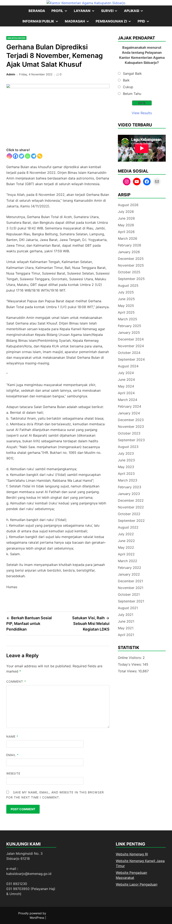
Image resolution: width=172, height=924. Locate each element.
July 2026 (126, 211)
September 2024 (131, 359)
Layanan (86, 12)
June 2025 (126, 299)
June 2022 (126, 541)
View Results (142, 113)
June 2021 (126, 621)
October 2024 (129, 353)
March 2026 (127, 238)
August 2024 (128, 366)
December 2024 (131, 339)
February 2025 (129, 326)
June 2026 (126, 218)
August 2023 (128, 447)
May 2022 (126, 547)
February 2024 (129, 406)
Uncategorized (16, 38)
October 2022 (129, 514)
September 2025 (131, 279)
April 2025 (126, 312)
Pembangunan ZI (115, 22)
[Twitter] (21, 156)
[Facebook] (15, 156)
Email (12, 755)
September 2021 (131, 601)
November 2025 (131, 265)
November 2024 (131, 346)
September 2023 (131, 440)
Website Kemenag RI (132, 854)
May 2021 (125, 628)
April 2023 (126, 473)
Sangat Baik (132, 73)
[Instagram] (9, 156)
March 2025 (127, 319)
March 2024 (127, 400)
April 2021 (126, 635)
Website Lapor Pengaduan (136, 884)
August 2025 (128, 285)
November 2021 (130, 588)
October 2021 (129, 594)
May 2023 (126, 467)
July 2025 (126, 292)
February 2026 (129, 245)
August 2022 (128, 527)
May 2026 (126, 225)
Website (13, 773)
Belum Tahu (132, 94)
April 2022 (126, 554)
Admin (10, 74)
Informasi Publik (42, 22)
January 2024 (129, 413)
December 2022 (131, 500)
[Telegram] (33, 156)
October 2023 (129, 433)
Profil (61, 12)
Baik (126, 80)
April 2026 (126, 232)
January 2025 (129, 332)
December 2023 (131, 420)
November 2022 (131, 507)
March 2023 (127, 480)
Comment (16, 681)
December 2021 (130, 581)
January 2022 (129, 574)
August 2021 (128, 608)
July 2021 (125, 615)
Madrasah (79, 22)
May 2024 (126, 386)
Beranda (37, 11)
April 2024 (126, 393)
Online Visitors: (130, 658)
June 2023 (126, 460)
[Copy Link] (39, 156)
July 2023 (126, 453)
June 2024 (126, 379)
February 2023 (129, 487)
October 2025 (129, 272)
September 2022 (131, 520)
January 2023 (129, 494)
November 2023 (131, 426)
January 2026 (129, 252)
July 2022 (126, 534)
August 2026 (128, 205)
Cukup (128, 87)
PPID (145, 22)
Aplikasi (135, 12)
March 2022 (127, 561)
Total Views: (128, 671)
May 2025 (126, 306)
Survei (111, 12)
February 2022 (129, 567)
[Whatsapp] (27, 156)
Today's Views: (130, 664)
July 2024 (126, 373)
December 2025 (131, 259)
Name (12, 736)
